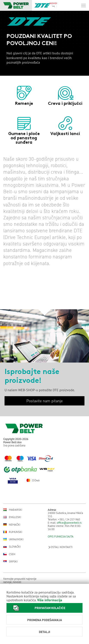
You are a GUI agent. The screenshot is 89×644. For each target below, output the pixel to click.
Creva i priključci (65, 104)
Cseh (12, 554)
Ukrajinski (16, 539)
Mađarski (15, 509)
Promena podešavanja (44, 620)
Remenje (24, 104)
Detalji (44, 632)
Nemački (14, 524)
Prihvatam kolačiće (50, 608)
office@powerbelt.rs (69, 523)
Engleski (15, 517)
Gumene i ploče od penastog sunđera (24, 138)
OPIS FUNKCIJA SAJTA (60, 536)
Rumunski (15, 532)
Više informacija (49, 600)
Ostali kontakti (62, 547)
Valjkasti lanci (65, 134)
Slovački (15, 546)
